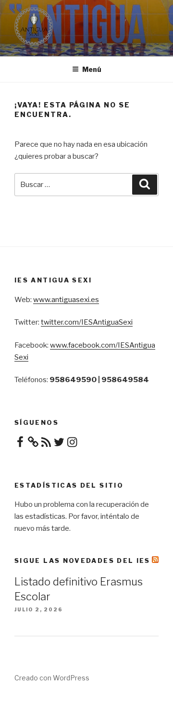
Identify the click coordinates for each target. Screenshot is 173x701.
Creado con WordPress (51, 678)
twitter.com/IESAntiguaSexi (87, 322)
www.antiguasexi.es (66, 299)
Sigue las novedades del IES (82, 560)
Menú (91, 69)
